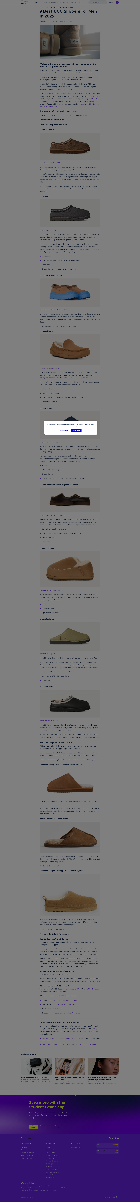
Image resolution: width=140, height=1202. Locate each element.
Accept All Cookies (76, 430)
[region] (70, 428)
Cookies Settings (64, 430)
